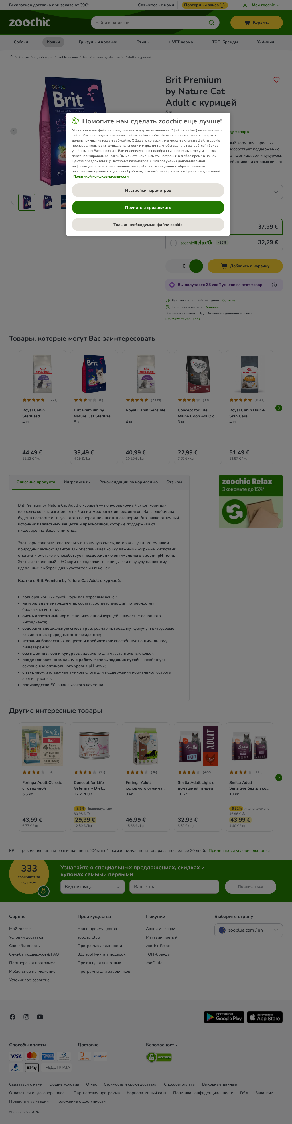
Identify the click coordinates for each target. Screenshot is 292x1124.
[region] (148, 174)
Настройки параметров (148, 190)
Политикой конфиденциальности (101, 176)
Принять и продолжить (148, 207)
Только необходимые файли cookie (147, 224)
